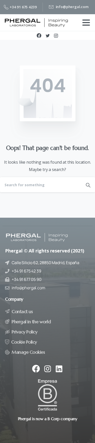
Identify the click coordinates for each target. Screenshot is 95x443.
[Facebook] (39, 35)
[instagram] (56, 35)
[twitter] (47, 35)
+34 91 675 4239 (23, 7)
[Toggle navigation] (86, 22)
